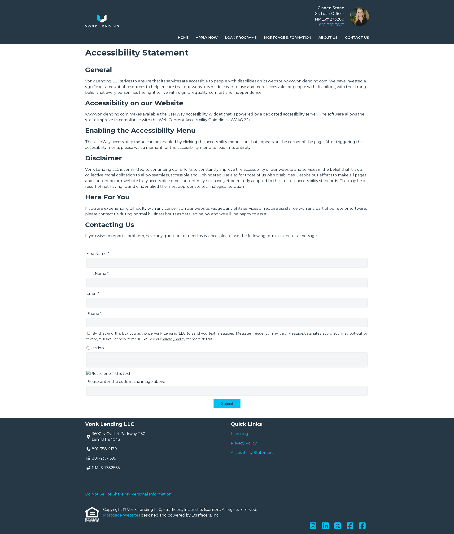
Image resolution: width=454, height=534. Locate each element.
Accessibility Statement (252, 452)
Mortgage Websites (122, 515)
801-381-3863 (331, 25)
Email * (92, 293)
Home (183, 37)
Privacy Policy (173, 339)
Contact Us (357, 37)
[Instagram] (313, 526)
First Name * (97, 253)
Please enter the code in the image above (125, 381)
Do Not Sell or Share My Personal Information (128, 494)
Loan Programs (241, 37)
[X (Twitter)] (337, 526)
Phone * (94, 313)
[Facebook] (350, 526)
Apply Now (207, 37)
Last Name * (97, 273)
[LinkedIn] (325, 526)
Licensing (239, 433)
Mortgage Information (287, 37)
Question (95, 348)
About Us (328, 37)
